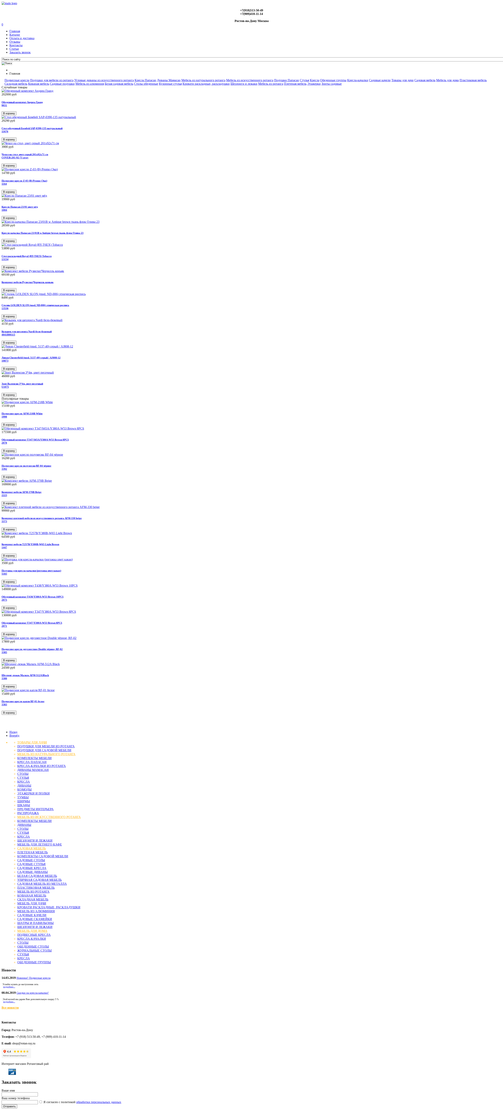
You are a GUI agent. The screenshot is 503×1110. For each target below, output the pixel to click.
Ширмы (23, 801)
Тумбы (23, 797)
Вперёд (14, 735)
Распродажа (28, 813)
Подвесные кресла (17, 80)
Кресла (314, 80)
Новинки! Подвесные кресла (33, 978)
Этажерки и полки (33, 793)
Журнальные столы (34, 950)
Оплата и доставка (21, 38)
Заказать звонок (20, 52)
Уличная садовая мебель (39, 879)
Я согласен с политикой (82, 1102)
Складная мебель (16, 83)
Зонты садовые (331, 83)
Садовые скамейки (34, 919)
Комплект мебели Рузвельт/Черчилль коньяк (27, 282)
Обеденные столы (33, 946)
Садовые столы (31, 860)
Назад (13, 732)
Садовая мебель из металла (42, 883)
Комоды (24, 789)
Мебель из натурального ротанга (203, 80)
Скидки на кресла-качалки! (33, 992)
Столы (22, 773)
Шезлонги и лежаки (243, 83)
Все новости (10, 1007)
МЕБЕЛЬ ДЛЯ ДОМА (32, 931)
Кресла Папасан (145, 80)
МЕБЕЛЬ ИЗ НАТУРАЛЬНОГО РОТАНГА (46, 754)
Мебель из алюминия (89, 83)
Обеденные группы (333, 80)
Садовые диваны (32, 872)
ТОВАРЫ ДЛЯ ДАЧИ (32, 742)
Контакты (16, 45)
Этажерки (314, 83)
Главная (14, 31)
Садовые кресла (31, 868)
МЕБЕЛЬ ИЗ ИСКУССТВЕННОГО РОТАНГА (49, 817)
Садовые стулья (31, 864)
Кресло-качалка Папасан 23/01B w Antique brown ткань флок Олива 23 (43, 232)
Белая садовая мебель (119, 83)
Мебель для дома (447, 80)
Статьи (14, 48)
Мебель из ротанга (270, 83)
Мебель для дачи (31, 903)
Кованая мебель (38, 83)
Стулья (304, 80)
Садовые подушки (62, 83)
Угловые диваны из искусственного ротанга (104, 80)
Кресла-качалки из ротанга (41, 766)
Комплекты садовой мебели (42, 856)
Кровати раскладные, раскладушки (206, 83)
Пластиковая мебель (473, 80)
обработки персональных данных (98, 1102)
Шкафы (23, 805)
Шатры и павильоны (35, 923)
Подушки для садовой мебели (44, 750)
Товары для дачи (402, 80)
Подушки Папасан (286, 80)
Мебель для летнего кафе (39, 844)
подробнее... (9, 987)
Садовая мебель (424, 80)
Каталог (14, 34)
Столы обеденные (146, 83)
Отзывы (14, 41)
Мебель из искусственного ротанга (249, 80)
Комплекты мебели (34, 758)
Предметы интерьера (35, 809)
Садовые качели (380, 80)
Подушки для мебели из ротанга (51, 80)
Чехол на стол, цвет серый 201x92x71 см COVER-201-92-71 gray (25, 156)
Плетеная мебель (295, 83)
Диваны (24, 785)
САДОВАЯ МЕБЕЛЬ (31, 848)
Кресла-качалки (357, 80)
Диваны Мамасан (169, 80)
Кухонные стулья (170, 83)
